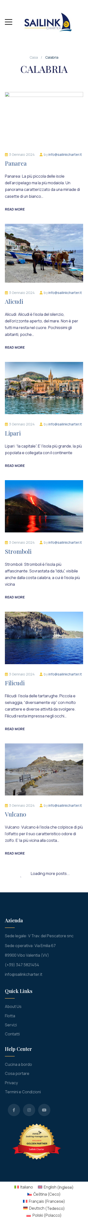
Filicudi (15, 683)
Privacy (11, 1082)
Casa (34, 57)
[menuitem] (23, 1187)
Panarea (16, 163)
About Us (13, 1006)
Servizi (11, 1025)
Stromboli (18, 551)
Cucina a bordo (18, 1064)
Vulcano (15, 814)
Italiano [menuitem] (26, 1187)
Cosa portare (17, 1073)
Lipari (13, 433)
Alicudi (14, 301)
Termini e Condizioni (23, 1092)
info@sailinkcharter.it (65, 154)
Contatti (12, 1034)
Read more (15, 209)
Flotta (10, 1015)
